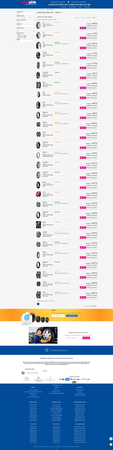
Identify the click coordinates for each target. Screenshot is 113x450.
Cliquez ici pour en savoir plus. (32, 372)
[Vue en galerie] (95, 17)
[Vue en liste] (93, 17)
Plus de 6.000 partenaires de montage (38, 380)
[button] (111, 438)
